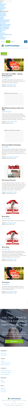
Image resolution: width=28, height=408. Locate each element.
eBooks (2, 18)
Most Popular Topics (5, 25)
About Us (3, 388)
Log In (3, 41)
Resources (2, 8)
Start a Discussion (4, 28)
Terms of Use (6, 404)
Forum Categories (4, 27)
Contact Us (3, 38)
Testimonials (3, 15)
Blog (1, 31)
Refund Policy (21, 404)
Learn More (3, 14)
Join (8, 41)
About (1, 10)
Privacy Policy (14, 404)
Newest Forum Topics (5, 24)
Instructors (2, 37)
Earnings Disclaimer (10, 405)
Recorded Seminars (5, 20)
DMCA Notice (19, 405)
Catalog (2, 5)
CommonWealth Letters (6, 34)
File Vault (2, 33)
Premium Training (4, 21)
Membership (3, 4)
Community (3, 7)
